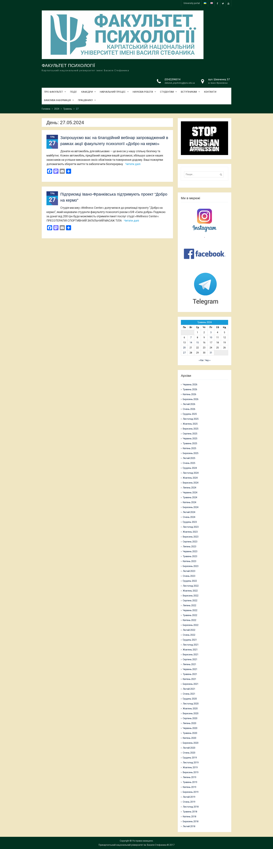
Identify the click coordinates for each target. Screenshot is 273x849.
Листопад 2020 (191, 703)
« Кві (201, 360)
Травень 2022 (190, 615)
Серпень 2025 (190, 433)
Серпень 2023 (190, 541)
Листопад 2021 (191, 644)
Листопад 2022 (191, 586)
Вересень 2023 (190, 536)
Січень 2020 (189, 752)
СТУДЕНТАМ (167, 91)
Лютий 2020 (189, 748)
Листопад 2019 (191, 762)
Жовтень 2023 (190, 532)
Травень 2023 (190, 556)
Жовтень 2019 (190, 767)
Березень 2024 (190, 507)
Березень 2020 (190, 743)
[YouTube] (228, 3)
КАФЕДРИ (87, 91)
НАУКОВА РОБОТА (143, 91)
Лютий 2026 (189, 404)
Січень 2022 (189, 635)
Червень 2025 (190, 438)
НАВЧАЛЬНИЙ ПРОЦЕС (113, 91)
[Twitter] (222, 3)
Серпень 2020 (190, 718)
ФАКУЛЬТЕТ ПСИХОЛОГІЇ (68, 65)
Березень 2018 (190, 821)
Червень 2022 (190, 610)
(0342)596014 (172, 79)
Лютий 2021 (189, 689)
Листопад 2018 (191, 806)
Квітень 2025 (189, 448)
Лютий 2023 (189, 571)
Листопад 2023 (191, 527)
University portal (192, 3)
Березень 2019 (190, 792)
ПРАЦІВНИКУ (85, 100)
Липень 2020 (189, 723)
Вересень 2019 (190, 772)
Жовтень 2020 (190, 708)
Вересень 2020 (190, 713)
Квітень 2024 (189, 502)
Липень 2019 (189, 777)
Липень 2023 (189, 546)
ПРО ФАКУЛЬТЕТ (53, 91)
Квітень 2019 (189, 787)
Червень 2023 (190, 551)
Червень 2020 (190, 728)
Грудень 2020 (190, 698)
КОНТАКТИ (210, 91)
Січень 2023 (189, 576)
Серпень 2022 (190, 600)
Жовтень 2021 (190, 649)
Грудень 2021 (190, 640)
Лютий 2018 (189, 826)
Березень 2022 (190, 625)
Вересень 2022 (190, 595)
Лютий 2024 (189, 512)
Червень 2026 (190, 384)
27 (184, 352)
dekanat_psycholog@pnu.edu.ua (180, 83)
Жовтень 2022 (190, 590)
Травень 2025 (190, 443)
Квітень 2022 (189, 620)
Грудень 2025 (190, 414)
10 (211, 337)
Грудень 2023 (190, 522)
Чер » (207, 360)
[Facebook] (217, 3)
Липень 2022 (189, 605)
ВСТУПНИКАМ (189, 91)
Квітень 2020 (189, 738)
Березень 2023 (190, 566)
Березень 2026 (190, 399)
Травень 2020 (190, 733)
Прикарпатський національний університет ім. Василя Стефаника (133, 845)
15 (197, 342)
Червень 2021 (190, 669)
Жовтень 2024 (190, 478)
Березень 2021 (190, 684)
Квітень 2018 (189, 816)
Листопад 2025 (191, 419)
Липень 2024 (189, 487)
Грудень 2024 (190, 468)
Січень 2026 (189, 409)
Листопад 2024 (191, 473)
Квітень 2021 (189, 679)
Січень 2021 (189, 694)
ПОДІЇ (73, 91)
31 (211, 352)
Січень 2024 (189, 517)
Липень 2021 (189, 664)
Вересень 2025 (190, 428)
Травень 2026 (190, 389)
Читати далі (132, 164)
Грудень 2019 (190, 757)
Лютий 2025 (189, 458)
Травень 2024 (190, 497)
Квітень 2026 (189, 394)
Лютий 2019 (189, 797)
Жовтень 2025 (190, 424)
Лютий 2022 (189, 630)
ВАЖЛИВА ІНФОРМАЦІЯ (57, 100)
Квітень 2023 (189, 561)
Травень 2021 (190, 674)
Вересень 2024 (190, 482)
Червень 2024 (190, 492)
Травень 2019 (190, 782)
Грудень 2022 (190, 581)
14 (191, 342)
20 (184, 347)
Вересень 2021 (190, 654)
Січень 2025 (189, 463)
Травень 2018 (190, 811)
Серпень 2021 (190, 659)
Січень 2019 (189, 802)
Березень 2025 (190, 453)
